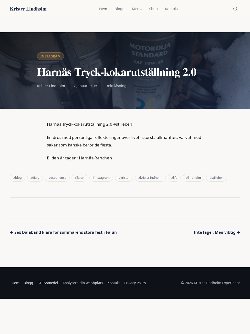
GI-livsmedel (48, 282)
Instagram (51, 56)
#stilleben (216, 177)
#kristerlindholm (150, 177)
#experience (57, 177)
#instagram (101, 177)
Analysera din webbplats (82, 282)
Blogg (120, 8)
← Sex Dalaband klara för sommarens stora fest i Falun (63, 232)
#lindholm (193, 177)
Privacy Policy (135, 282)
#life (174, 177)
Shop (153, 8)
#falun (79, 177)
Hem (103, 8)
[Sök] (235, 9)
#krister (124, 177)
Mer (135, 8)
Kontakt (171, 8)
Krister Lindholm (28, 8)
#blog (17, 177)
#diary (35, 177)
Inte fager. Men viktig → (217, 232)
